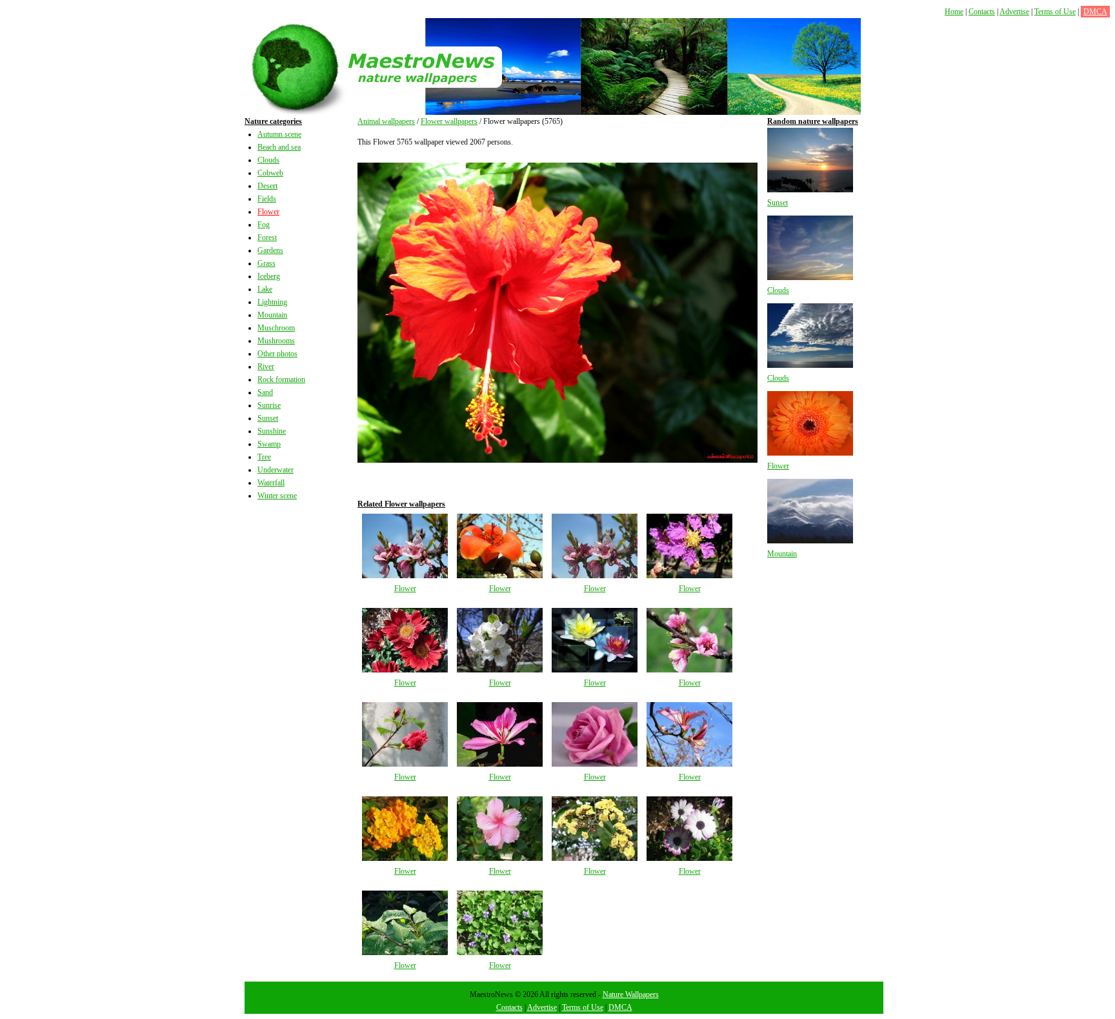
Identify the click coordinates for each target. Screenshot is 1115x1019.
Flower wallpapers (449, 121)
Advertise (1014, 11)
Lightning (272, 302)
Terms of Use (1055, 11)
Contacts (982, 11)
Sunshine (271, 431)
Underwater (275, 469)
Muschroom (276, 327)
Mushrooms (276, 340)
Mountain (272, 314)
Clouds (268, 160)
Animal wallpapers (386, 121)
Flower (268, 211)
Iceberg (268, 276)
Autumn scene (279, 134)
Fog (263, 224)
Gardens (270, 250)
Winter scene (277, 495)
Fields (266, 198)
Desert (267, 185)
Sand (265, 392)
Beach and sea (279, 147)
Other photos (277, 353)
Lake (264, 289)
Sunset (267, 418)
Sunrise (269, 405)
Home (954, 11)
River (265, 366)
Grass (266, 263)
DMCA (1095, 11)
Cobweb (270, 172)
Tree (264, 456)
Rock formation (281, 379)
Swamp (269, 444)
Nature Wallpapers (631, 994)
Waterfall (271, 482)
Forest (267, 237)
